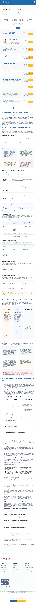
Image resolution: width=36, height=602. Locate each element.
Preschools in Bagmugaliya (6, 15)
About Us (14, 565)
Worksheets (3, 572)
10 (22, 108)
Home (2, 12)
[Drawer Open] (34, 2)
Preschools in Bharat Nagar (29, 15)
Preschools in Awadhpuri (14, 15)
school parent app (7, 372)
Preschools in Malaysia (29, 571)
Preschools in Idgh (14, 24)
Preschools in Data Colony (21, 20)
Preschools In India (7, 12)
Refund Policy (15, 574)
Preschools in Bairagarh (29, 20)
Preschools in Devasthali (6, 20)
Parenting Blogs (3, 567)
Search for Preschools (29, 567)
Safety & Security (16, 569)
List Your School (14, 600)
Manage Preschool (4, 569)
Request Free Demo (21, 600)
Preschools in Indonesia (29, 572)
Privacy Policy (15, 572)
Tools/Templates (4, 571)
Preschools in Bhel (21, 15)
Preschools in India (28, 569)
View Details (31, 33)
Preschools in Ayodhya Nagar (14, 20)
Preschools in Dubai (28, 574)
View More (18, 27)
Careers (14, 567)
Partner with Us (3, 565)
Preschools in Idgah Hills (21, 24)
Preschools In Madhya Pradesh (16, 12)
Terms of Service (16, 571)
